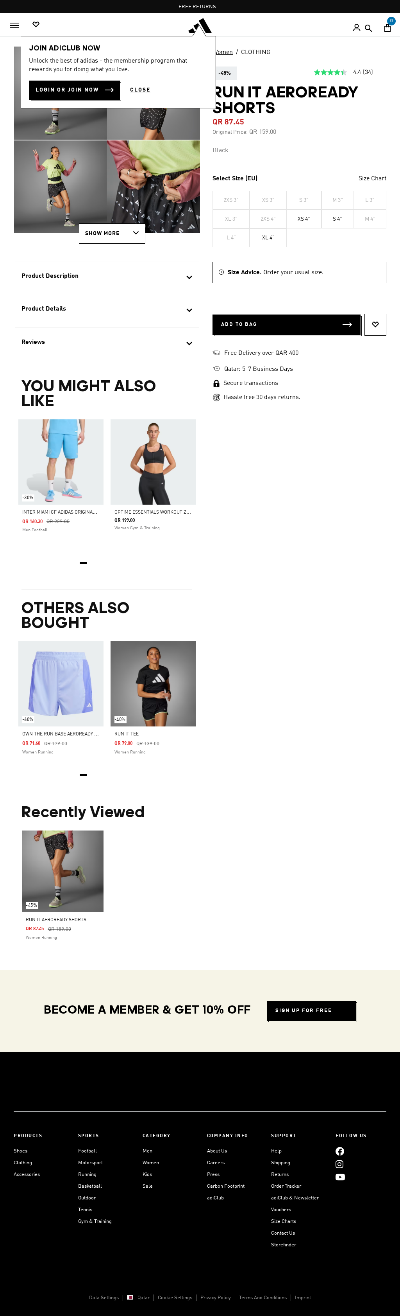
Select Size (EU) (234, 179)
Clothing (23, 1162)
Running (87, 1174)
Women (222, 52)
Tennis (85, 1209)
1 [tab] (84, 560)
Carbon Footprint (226, 1186)
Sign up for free (303, 1010)
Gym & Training (95, 1221)
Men (147, 1151)
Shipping (280, 1162)
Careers (216, 1162)
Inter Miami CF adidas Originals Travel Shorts (78, 512)
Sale (148, 1186)
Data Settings (104, 1297)
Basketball (90, 1186)
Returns (280, 1174)
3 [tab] (107, 560)
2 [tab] (95, 560)
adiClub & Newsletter (295, 1198)
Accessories (27, 1174)
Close (140, 90)
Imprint (303, 1297)
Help (276, 1151)
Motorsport (90, 1162)
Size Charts (283, 1221)
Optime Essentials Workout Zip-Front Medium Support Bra (186, 512)
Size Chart (372, 179)
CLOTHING (255, 52)
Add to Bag (239, 324)
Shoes (20, 1151)
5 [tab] (130, 560)
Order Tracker (286, 1186)
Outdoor (87, 1198)
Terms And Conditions (263, 1297)
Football (87, 1151)
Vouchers (281, 1209)
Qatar (144, 1297)
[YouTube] (340, 1176)
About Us (217, 1151)
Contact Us (283, 1233)
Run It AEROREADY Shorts (56, 920)
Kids (147, 1174)
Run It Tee (126, 734)
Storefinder (283, 1245)
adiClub (215, 1198)
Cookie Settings (175, 1297)
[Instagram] (339, 1164)
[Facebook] (340, 1151)
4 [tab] (119, 560)
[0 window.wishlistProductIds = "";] (36, 25)
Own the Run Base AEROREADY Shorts (67, 734)
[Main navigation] (14, 25)
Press (213, 1174)
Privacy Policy (215, 1297)
